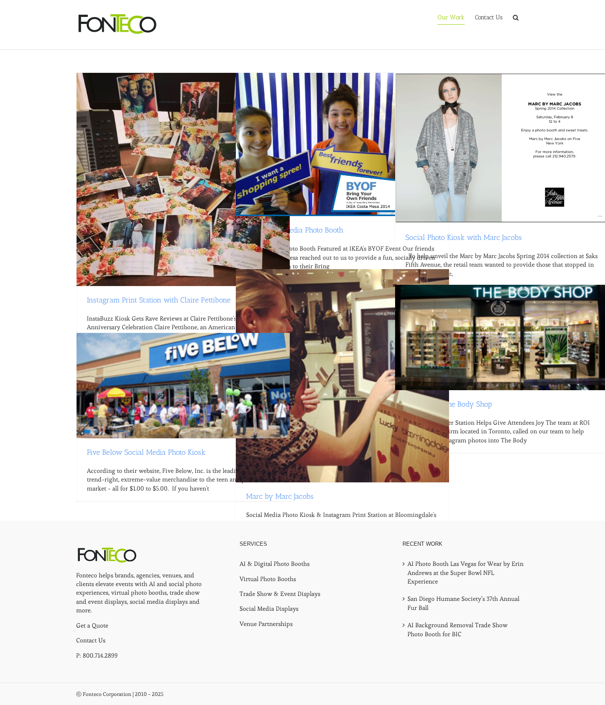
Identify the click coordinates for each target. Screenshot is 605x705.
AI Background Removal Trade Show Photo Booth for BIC (457, 629)
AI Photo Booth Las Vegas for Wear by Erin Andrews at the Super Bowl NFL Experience (465, 572)
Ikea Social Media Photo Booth (294, 230)
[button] (516, 17)
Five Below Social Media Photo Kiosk (146, 452)
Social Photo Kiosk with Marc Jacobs (463, 237)
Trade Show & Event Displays (280, 594)
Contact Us (90, 640)
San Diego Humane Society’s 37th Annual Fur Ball (463, 603)
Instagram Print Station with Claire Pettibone (158, 300)
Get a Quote (92, 625)
